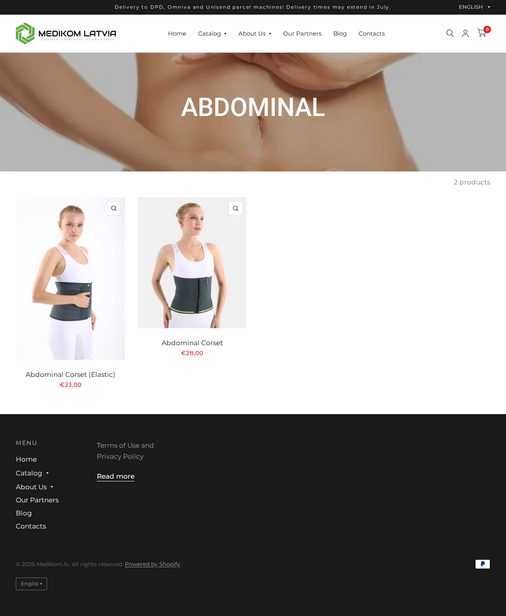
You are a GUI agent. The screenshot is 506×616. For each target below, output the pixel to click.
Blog (340, 33)
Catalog (209, 33)
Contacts (372, 33)
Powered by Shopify (152, 564)
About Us (252, 33)
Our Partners (302, 33)
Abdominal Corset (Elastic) (70, 374)
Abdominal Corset (192, 343)
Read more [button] (115, 476)
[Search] (450, 33)
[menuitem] (177, 33)
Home (177, 33)
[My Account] (465, 33)
